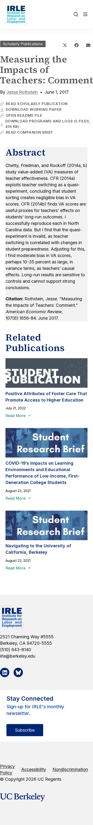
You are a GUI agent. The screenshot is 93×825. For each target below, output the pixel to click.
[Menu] (85, 14)
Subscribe (25, 730)
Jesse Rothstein (22, 92)
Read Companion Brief (29, 132)
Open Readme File (24, 115)
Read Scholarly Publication (37, 103)
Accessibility (33, 769)
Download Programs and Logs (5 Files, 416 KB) (47, 124)
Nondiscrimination (70, 769)
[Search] (76, 14)
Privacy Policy (7, 769)
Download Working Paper (34, 109)
